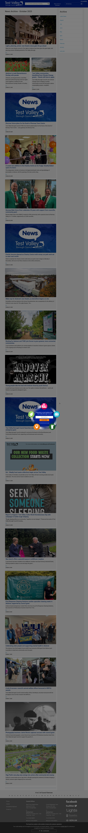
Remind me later (46, 423)
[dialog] (44, 416)
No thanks (41, 423)
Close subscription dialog (60, 403)
